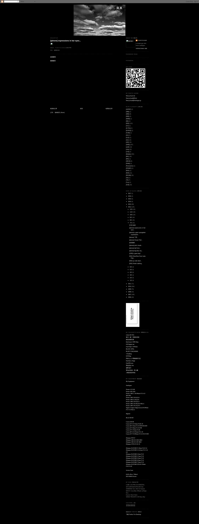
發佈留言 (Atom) (60, 112)
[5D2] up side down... (135, 261)
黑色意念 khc (130, 365)
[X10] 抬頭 (132, 225)
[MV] (127, 156)
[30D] (127, 111)
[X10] (127, 185)
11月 (131, 212)
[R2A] (127, 173)
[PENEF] (128, 168)
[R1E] (127, 170)
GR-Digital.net (130, 344)
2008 (129, 292)
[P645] (128, 163)
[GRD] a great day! (135, 253)
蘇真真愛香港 (130, 339)
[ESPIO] (128, 130)
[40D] (127, 114)
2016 (129, 196)
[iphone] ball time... (135, 248)
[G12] (127, 137)
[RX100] (128, 175)
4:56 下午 (68, 47)
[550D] (128, 118)
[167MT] (128, 109)
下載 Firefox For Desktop (133, 514)
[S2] (127, 177)
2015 (129, 199)
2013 (129, 204)
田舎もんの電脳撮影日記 (133, 358)
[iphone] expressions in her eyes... (65, 41)
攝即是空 (128, 368)
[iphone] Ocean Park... (136, 240)
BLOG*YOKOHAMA (132, 351)
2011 (129, 283)
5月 (131, 269)
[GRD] (128, 144)
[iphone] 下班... (133, 237)
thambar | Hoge (130, 361)
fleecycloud (142, 40)
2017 (129, 193)
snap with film (130, 335)
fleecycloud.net (130, 96)
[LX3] (127, 151)
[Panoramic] (129, 166)
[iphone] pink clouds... (136, 245)
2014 (129, 201)
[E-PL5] (128, 128)
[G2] (127, 140)
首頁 (81, 108)
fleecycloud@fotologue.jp (133, 100)
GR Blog (128, 356)
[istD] (127, 147)
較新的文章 (53, 108)
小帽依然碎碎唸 (130, 372)
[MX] (127, 159)
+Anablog (129, 354)
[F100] (128, 133)
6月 (131, 267)
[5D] (127, 121)
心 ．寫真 (116, 8)
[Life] (127, 149)
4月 (131, 272)
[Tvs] (127, 182)
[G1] (127, 135)
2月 (131, 277)
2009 (129, 289)
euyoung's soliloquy (132, 346)
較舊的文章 (109, 108)
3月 (131, 275)
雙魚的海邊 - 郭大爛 (132, 370)
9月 (131, 217)
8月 (131, 220)
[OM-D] (128, 161)
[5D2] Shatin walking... (136, 263)
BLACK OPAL (130, 349)
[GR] (127, 142)
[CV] (127, 126)
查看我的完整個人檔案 (141, 48)
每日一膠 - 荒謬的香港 (132, 337)
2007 (129, 294)
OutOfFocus (129, 363)
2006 (129, 297)
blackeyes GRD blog (132, 342)
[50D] (127, 116)
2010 (129, 286)
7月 (131, 223)
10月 (131, 214)
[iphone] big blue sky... (136, 251)
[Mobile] (57, 50)
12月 (131, 209)
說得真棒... (132, 242)
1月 (131, 280)
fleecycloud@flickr (131, 98)
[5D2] (127, 123)
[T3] (127, 180)
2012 (129, 207)
